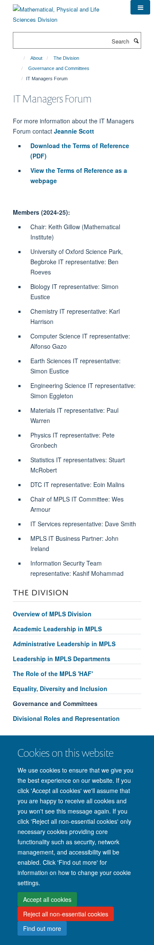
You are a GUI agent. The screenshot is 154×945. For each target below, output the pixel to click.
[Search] (136, 40)
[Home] (20, 58)
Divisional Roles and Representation (66, 718)
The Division (66, 58)
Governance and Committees (58, 68)
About (36, 58)
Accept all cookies (47, 899)
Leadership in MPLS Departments (61, 658)
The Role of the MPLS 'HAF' (53, 673)
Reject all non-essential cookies (65, 914)
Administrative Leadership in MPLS (64, 643)
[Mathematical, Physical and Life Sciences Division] (65, 11)
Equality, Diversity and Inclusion (60, 688)
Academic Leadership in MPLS (57, 628)
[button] (140, 7)
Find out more (42, 928)
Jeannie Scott (74, 131)
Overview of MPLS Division (52, 614)
